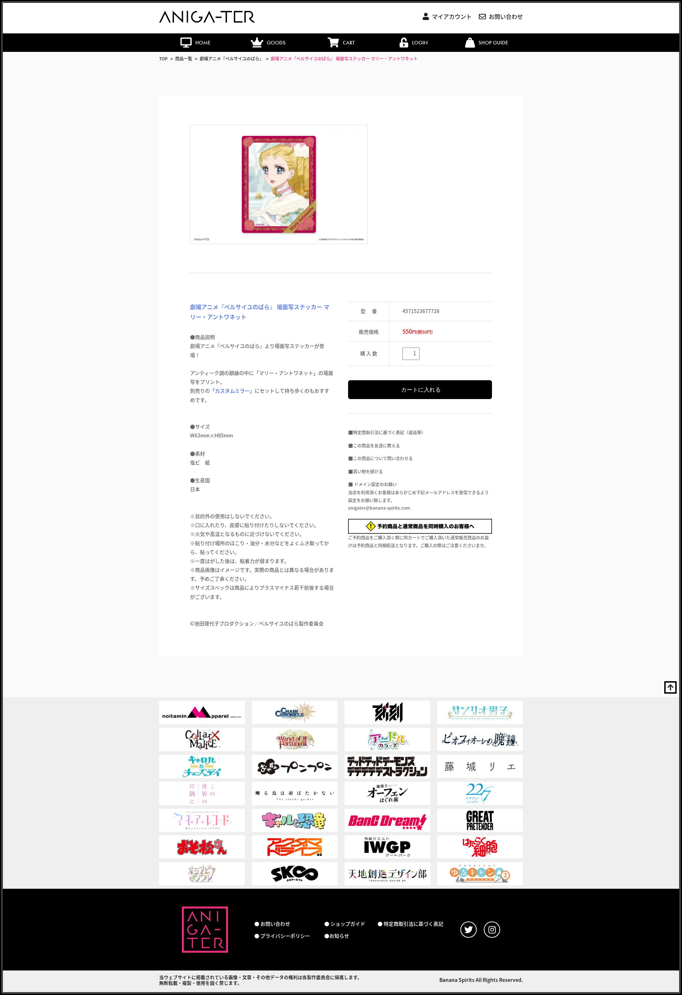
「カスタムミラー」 (232, 390)
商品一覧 (183, 58)
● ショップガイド (344, 924)
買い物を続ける (368, 471)
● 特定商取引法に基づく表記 (410, 924)
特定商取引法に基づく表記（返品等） (389, 432)
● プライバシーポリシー (282, 936)
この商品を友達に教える (376, 445)
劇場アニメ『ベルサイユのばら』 (232, 58)
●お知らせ (336, 936)
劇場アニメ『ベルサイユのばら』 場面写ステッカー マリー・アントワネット (344, 58)
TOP (163, 58)
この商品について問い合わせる (383, 458)
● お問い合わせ (272, 924)
